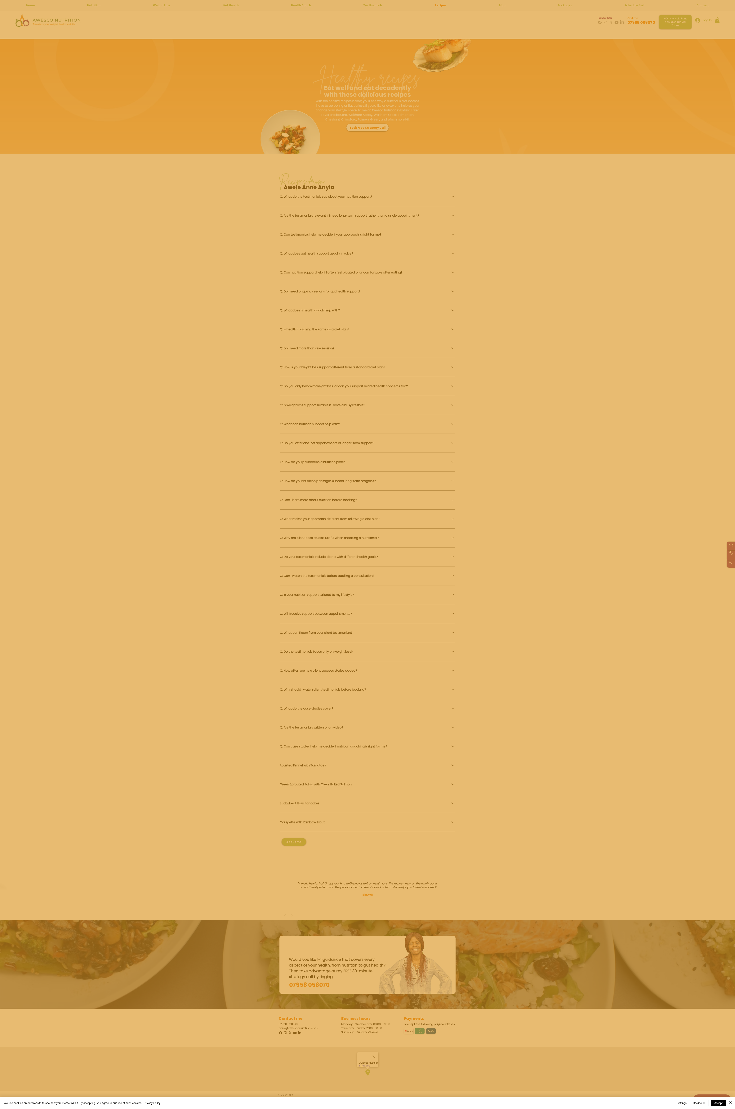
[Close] (730, 1103)
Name (322, 549)
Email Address (327, 564)
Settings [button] (682, 1103)
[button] (418, 526)
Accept (718, 1103)
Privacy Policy (152, 1103)
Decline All (699, 1103)
